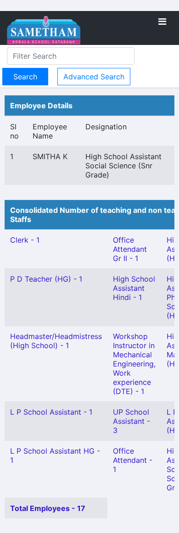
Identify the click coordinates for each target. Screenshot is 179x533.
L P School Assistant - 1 (51, 411)
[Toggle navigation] (162, 21)
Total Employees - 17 (47, 508)
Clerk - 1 (24, 239)
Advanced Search (93, 76)
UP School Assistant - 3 (131, 421)
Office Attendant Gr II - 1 (130, 249)
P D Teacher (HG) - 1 (46, 278)
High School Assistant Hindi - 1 (134, 288)
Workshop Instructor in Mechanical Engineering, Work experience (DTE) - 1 (134, 364)
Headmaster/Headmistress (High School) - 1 (56, 341)
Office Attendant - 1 (132, 460)
